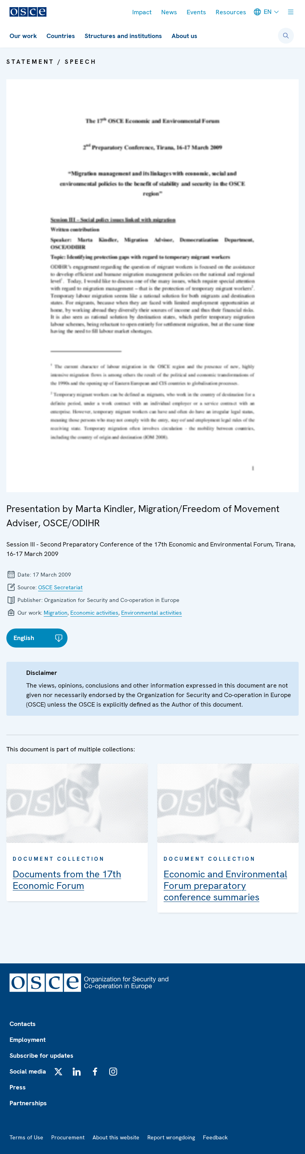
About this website (116, 1137)
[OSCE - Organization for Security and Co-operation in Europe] (28, 12)
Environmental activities (151, 612)
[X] (58, 1072)
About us (184, 36)
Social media (28, 1071)
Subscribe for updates (41, 1055)
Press (18, 1087)
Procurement (68, 1137)
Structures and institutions (123, 36)
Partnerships (28, 1103)
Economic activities (94, 612)
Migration (56, 612)
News (169, 12)
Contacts (23, 1024)
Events (196, 12)
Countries (60, 36)
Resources (231, 12)
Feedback (215, 1137)
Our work (23, 36)
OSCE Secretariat (60, 587)
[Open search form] (286, 36)
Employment (28, 1040)
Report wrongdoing (171, 1137)
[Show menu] (291, 12)
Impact (142, 12)
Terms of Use (26, 1137)
